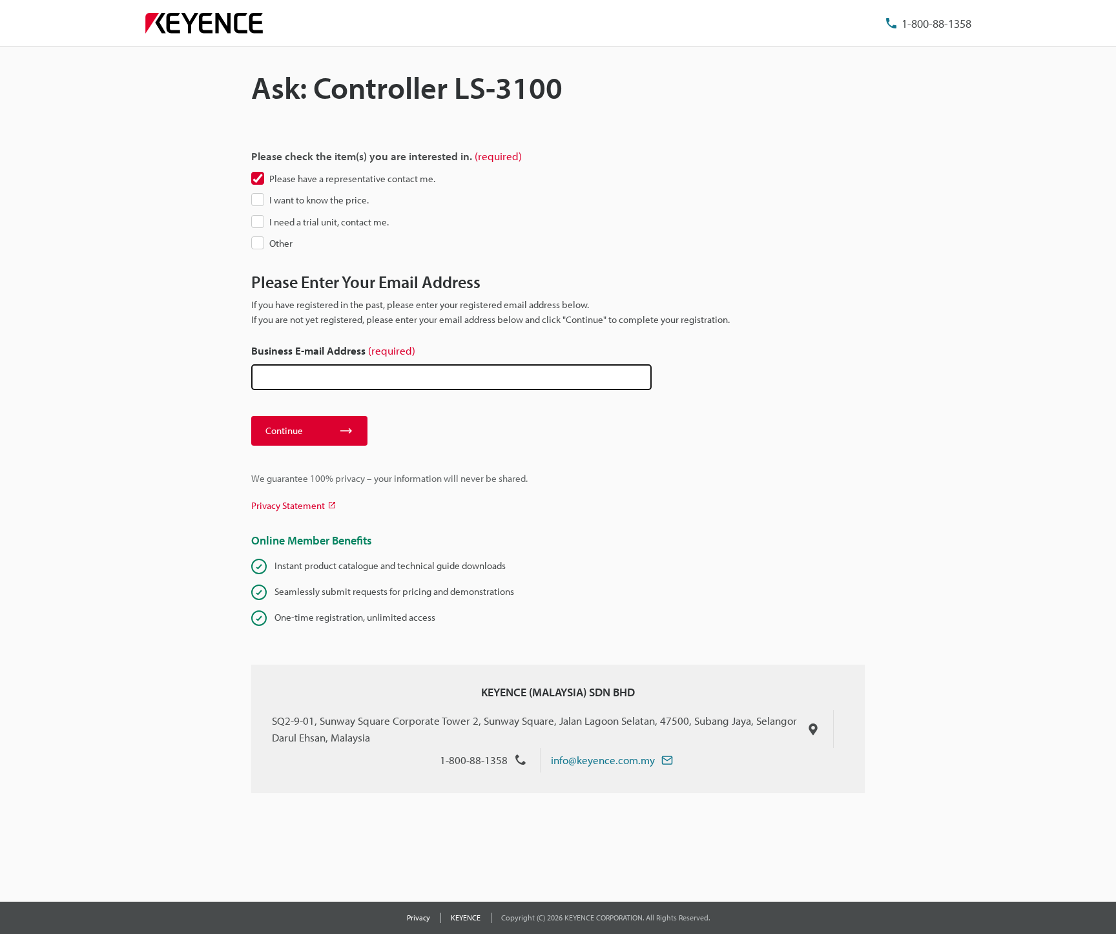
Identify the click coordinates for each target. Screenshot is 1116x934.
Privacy (418, 917)
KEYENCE (465, 917)
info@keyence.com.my (603, 760)
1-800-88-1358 (936, 23)
